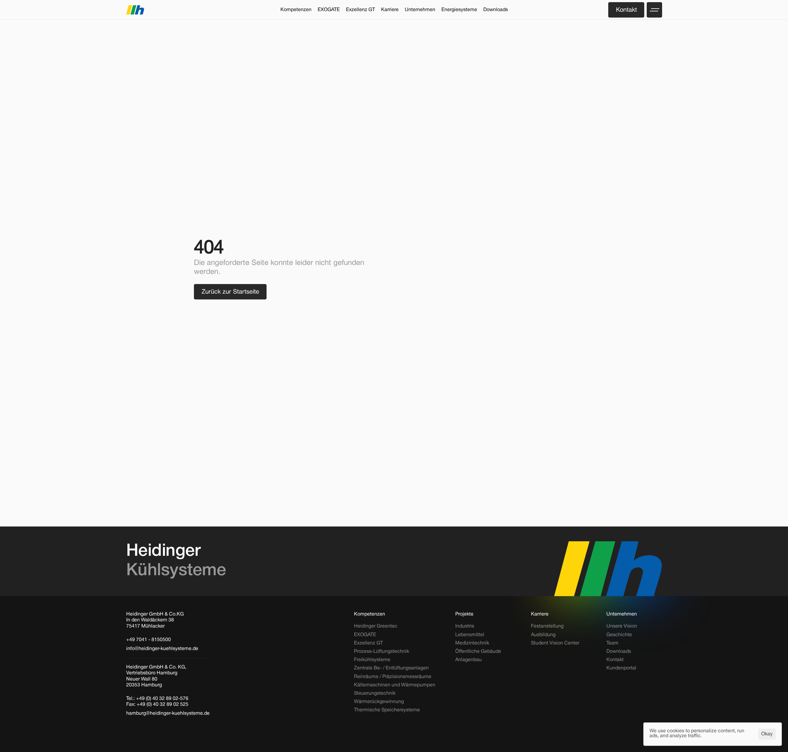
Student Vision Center (555, 643)
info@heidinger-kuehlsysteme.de (162, 649)
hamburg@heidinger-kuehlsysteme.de (168, 713)
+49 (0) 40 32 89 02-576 (162, 699)
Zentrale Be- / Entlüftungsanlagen (391, 668)
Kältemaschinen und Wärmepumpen (394, 685)
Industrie (464, 626)
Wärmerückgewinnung (379, 702)
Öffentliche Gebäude (478, 651)
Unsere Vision (621, 626)
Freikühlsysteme (372, 660)
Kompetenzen (369, 614)
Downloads (618, 651)
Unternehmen (621, 614)
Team (612, 643)
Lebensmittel (469, 635)
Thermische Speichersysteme (387, 710)
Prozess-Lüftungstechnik (381, 651)
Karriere (540, 614)
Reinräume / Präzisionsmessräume (392, 677)
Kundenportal (621, 668)
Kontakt (615, 660)
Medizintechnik (472, 643)
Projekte (464, 614)
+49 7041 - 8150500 (148, 640)
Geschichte (619, 635)
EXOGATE (365, 635)
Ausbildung (543, 635)
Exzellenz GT (368, 643)
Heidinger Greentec (375, 626)
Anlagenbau (468, 660)
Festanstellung (547, 626)
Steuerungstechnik (375, 693)
